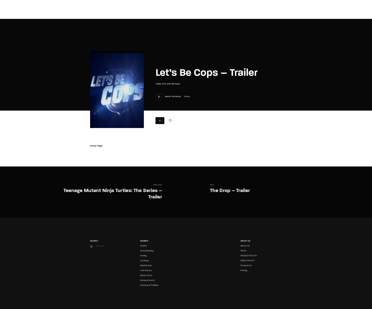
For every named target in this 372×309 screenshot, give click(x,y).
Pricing (243, 271)
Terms (243, 251)
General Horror (147, 280)
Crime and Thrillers (149, 285)
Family (143, 256)
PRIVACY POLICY (248, 256)
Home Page (96, 146)
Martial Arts (146, 266)
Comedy (144, 261)
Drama (143, 246)
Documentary (147, 251)
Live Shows (146, 271)
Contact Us (246, 266)
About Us (245, 246)
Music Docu (146, 275)
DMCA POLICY (247, 261)
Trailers (187, 97)
